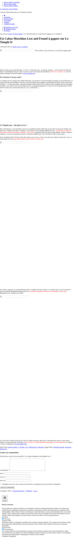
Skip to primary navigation (12, 2)
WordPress (29, 491)
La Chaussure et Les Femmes (9, 9)
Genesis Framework (18, 491)
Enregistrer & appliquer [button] (9, 536)
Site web (2, 480)
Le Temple (21, 447)
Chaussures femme (58, 447)
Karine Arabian (12, 447)
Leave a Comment (22, 47)
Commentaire (4, 470)
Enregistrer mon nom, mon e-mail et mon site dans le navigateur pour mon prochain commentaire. (31, 484)
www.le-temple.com (29, 73)
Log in (35, 491)
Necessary (7, 519)
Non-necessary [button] (6, 527)
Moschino (41, 447)
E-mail (2, 477)
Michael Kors (33, 447)
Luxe (26, 447)
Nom (2, 473)
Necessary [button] (5, 517)
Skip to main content (10, 4)
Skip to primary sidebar (11, 6)
